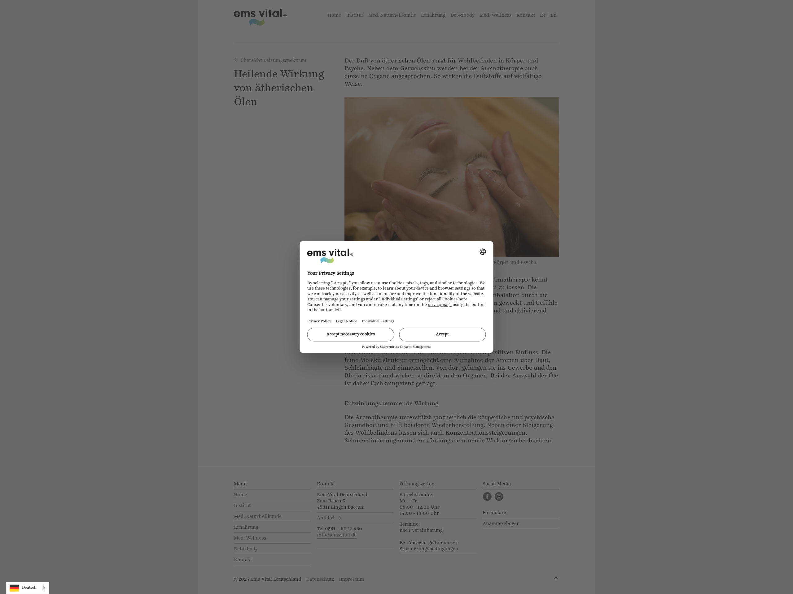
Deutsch (29, 588)
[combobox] (27, 588)
